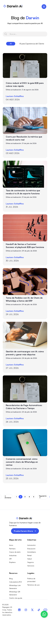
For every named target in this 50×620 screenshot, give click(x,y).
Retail (29, 555)
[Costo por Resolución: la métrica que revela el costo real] (25, 120)
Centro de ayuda (15, 598)
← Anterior (8, 497)
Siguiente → (42, 497)
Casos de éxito (15, 552)
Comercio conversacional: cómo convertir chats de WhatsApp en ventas (22, 462)
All (11, 43)
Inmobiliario (31, 552)
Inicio (11, 545)
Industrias (13, 555)
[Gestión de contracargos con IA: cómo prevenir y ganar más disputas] (25, 335)
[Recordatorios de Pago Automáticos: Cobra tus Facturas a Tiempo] (25, 388)
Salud (29, 559)
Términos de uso (33, 585)
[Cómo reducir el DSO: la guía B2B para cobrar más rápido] (25, 65)
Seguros (30, 562)
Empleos (12, 562)
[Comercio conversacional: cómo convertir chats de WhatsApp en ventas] (25, 442)
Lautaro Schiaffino (15, 96)
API (10, 559)
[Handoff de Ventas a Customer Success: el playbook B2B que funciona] (25, 227)
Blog (11, 578)
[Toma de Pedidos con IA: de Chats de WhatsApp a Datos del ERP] (25, 281)
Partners (12, 549)
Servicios (30, 566)
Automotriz (31, 545)
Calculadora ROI (15, 582)
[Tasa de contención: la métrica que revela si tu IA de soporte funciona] (25, 174)
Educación (31, 549)
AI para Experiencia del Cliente (31, 43)
